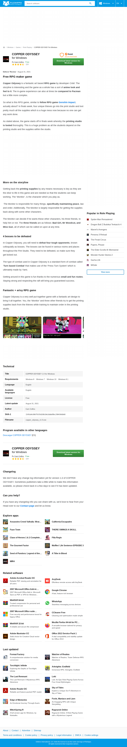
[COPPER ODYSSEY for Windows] (6, 59)
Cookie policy (31, 735)
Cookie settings (91, 735)
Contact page (27, 506)
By (18, 62)
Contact (15, 730)
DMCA (78, 735)
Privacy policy (47, 735)
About (5, 730)
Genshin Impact (67, 102)
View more (105, 272)
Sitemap (37, 730)
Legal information (64, 735)
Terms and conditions (12, 735)
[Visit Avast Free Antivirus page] (68, 55)
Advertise (26, 730)
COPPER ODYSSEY (26, 450)
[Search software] (90, 3)
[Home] (4, 47)
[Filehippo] (12, 3)
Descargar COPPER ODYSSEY (17, 435)
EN (118, 3)
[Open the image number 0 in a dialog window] (22, 327)
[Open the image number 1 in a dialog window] (62, 327)
